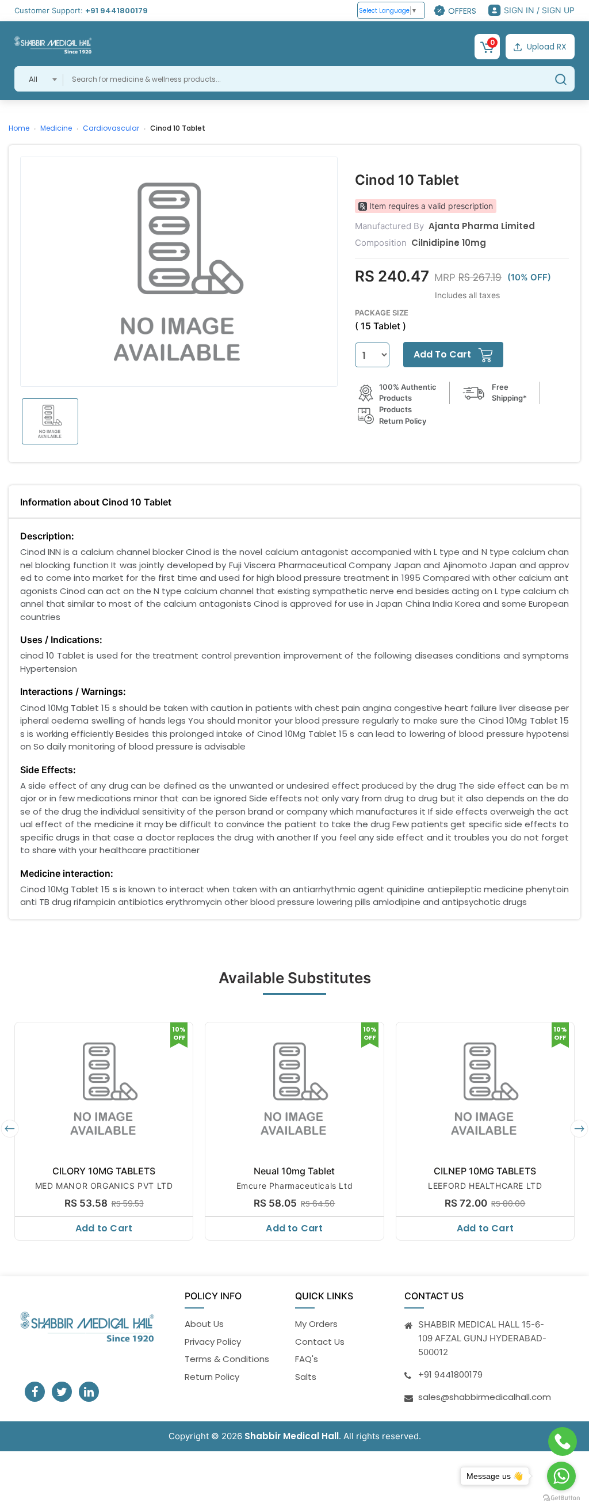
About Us (204, 1324)
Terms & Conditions (227, 1359)
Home (19, 128)
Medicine (56, 128)
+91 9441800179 (116, 10)
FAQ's (306, 1359)
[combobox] (38, 79)
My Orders (316, 1324)
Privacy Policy (213, 1342)
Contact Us (320, 1342)
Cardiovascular (111, 128)
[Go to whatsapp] (561, 1476)
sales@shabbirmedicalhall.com (484, 1397)
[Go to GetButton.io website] (561, 1498)
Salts (305, 1377)
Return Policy (212, 1377)
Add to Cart (103, 1228)
